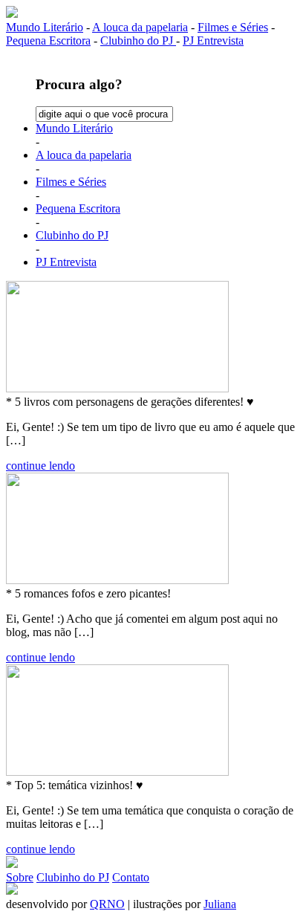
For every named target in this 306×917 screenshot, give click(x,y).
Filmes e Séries (233, 27)
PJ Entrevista (213, 40)
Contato (130, 877)
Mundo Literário (44, 27)
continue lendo (40, 465)
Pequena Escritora (48, 40)
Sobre (19, 877)
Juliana (220, 904)
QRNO (107, 904)
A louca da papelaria (140, 27)
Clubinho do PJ (138, 40)
